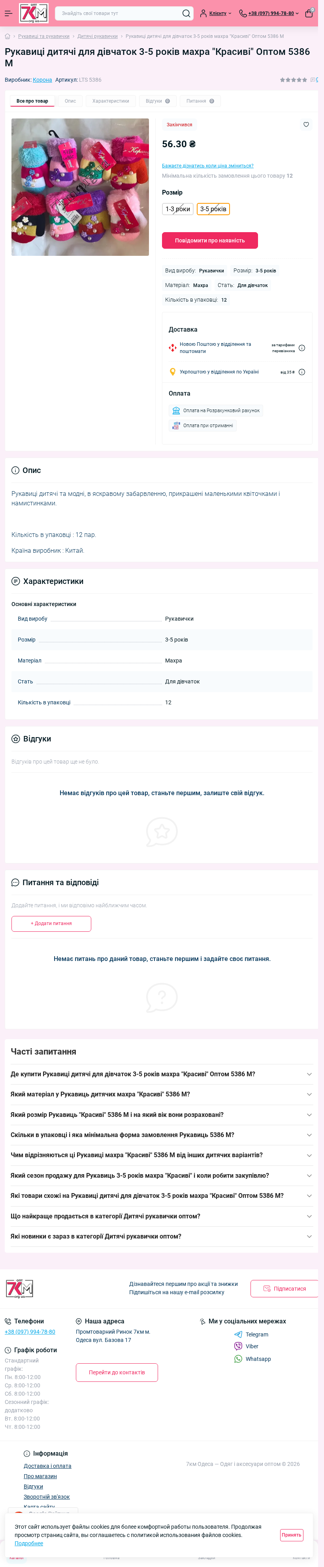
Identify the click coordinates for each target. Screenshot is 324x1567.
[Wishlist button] (306, 124)
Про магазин (40, 1476)
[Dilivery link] (302, 348)
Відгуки (33, 1486)
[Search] (186, 13)
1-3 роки (178, 209)
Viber (252, 1346)
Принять (291, 1535)
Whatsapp (258, 1359)
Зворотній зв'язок (47, 1497)
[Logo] (34, 13)
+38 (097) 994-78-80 (30, 1332)
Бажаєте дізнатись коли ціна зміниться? (208, 166)
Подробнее (29, 1543)
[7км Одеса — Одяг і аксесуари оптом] (54, 1289)
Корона (42, 80)
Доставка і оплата (48, 1466)
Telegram (257, 1334)
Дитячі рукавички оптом (160, 1216)
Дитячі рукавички (97, 36)
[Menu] (9, 13)
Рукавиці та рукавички (44, 36)
